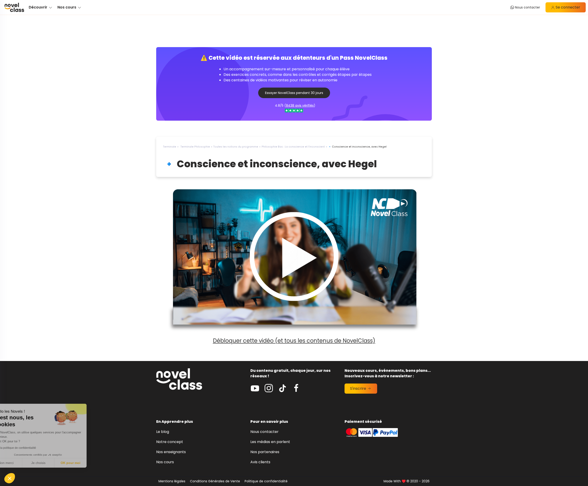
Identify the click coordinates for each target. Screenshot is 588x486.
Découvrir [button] (38, 7)
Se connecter (567, 7)
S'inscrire (358, 388)
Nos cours (165, 462)
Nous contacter (264, 431)
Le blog (162, 431)
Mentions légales (171, 481)
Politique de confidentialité (266, 481)
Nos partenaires (264, 452)
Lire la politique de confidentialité (30, 447)
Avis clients (260, 462)
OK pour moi (85, 463)
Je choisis (53, 463)
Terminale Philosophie (195, 146)
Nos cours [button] (67, 7)
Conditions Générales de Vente (215, 481)
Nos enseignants (171, 452)
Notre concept (169, 441)
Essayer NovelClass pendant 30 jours (294, 93)
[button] (9, 478)
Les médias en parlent (270, 441)
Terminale (169, 146)
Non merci (20, 463)
